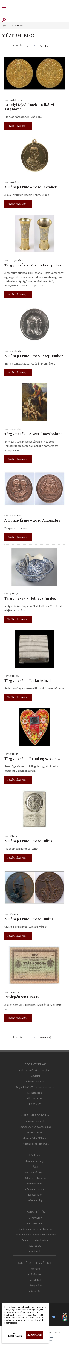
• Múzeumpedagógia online (34, 1143)
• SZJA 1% (34, 1291)
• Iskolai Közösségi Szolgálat (34, 1070)
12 (34, 45)
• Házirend (34, 1251)
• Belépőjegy (34, 1103)
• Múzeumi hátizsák (34, 1081)
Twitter (55, 1317)
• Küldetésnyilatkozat (34, 1178)
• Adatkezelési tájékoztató (34, 1240)
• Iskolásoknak (34, 1132)
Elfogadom (34, 1334)
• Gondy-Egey (34, 1217)
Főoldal (5, 26)
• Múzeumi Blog (35, 1200)
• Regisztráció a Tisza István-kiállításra (34, 1087)
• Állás (34, 1166)
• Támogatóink (34, 1285)
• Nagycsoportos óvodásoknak (34, 1126)
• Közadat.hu (34, 1245)
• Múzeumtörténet (34, 1172)
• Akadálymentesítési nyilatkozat (34, 1229)
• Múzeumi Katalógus (34, 1161)
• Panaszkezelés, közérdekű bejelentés (34, 1234)
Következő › (46, 45)
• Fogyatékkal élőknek (34, 1138)
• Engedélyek (35, 1280)
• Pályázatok (34, 1274)
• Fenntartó (35, 1268)
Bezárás (43, 1308)
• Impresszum (34, 1223)
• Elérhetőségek (34, 1092)
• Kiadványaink (34, 1194)
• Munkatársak (34, 1183)
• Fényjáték (35, 1075)
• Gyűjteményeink (34, 1189)
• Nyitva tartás (34, 1098)
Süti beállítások (15, 1334)
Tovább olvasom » (17, 125)
